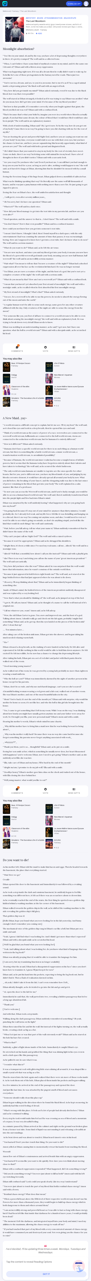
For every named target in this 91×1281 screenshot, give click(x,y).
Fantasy (15, 11)
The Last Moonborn (28, 11)
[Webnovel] (4, 3)
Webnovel (7, 11)
